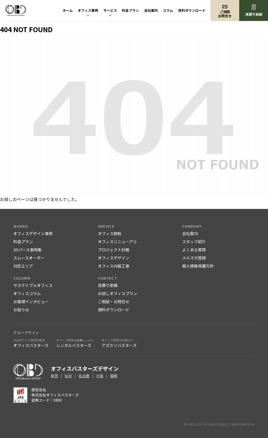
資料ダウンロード (191, 10)
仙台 (68, 375)
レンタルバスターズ (75, 343)
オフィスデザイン (113, 257)
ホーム (68, 10)
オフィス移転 (109, 233)
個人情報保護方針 (198, 266)
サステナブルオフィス (33, 285)
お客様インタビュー (31, 301)
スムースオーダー (28, 257)
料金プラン (130, 10)
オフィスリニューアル (117, 241)
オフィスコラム (27, 293)
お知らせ (21, 309)
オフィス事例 (88, 10)
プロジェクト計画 (113, 249)
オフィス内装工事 (113, 266)
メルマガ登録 (194, 257)
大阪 (99, 375)
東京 (54, 375)
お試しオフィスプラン (117, 293)
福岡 (113, 375)
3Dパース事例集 (27, 249)
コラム (168, 10)
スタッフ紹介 (194, 241)
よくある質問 (194, 249)
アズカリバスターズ (119, 343)
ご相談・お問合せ (113, 301)
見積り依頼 (253, 14)
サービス (110, 10)
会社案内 (151, 10)
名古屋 (84, 375)
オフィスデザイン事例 (33, 233)
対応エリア (23, 266)
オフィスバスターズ (30, 343)
